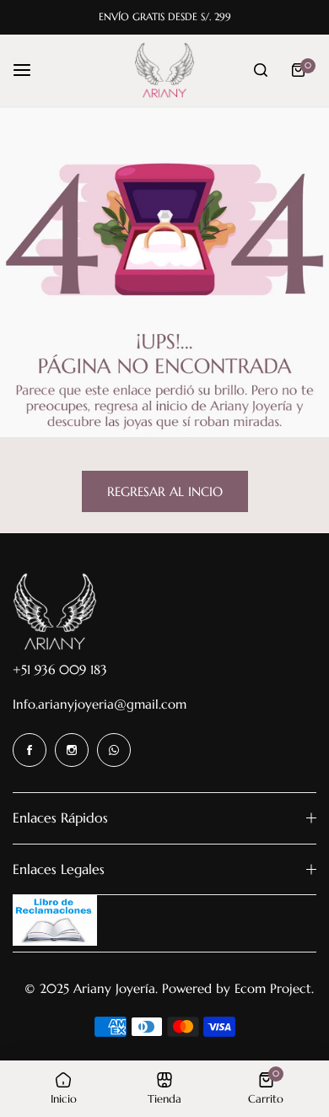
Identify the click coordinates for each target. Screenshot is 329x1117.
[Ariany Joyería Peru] (164, 70)
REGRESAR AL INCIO (165, 491)
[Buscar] (260, 70)
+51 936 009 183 (60, 669)
